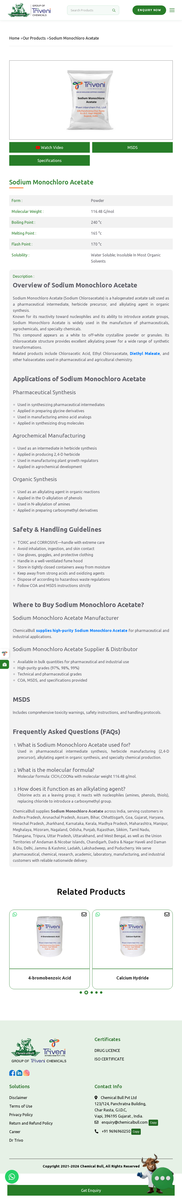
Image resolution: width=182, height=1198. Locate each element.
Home (14, 38)
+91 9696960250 (115, 1131)
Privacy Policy (21, 1115)
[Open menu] (172, 10)
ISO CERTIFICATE (109, 1059)
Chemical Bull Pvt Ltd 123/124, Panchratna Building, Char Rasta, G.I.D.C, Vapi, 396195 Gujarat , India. (120, 1106)
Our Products (34, 38)
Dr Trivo (16, 1140)
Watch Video (51, 147)
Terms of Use (20, 1106)
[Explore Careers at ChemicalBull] (4, 664)
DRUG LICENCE (107, 1050)
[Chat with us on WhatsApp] (12, 1177)
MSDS (132, 147)
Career (14, 1132)
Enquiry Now (149, 10)
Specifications (49, 160)
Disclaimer (18, 1097)
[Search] (114, 10)
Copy (153, 1122)
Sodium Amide (132, 977)
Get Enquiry (91, 1190)
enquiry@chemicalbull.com (124, 1122)
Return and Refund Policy (31, 1123)
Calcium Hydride (49, 977)
